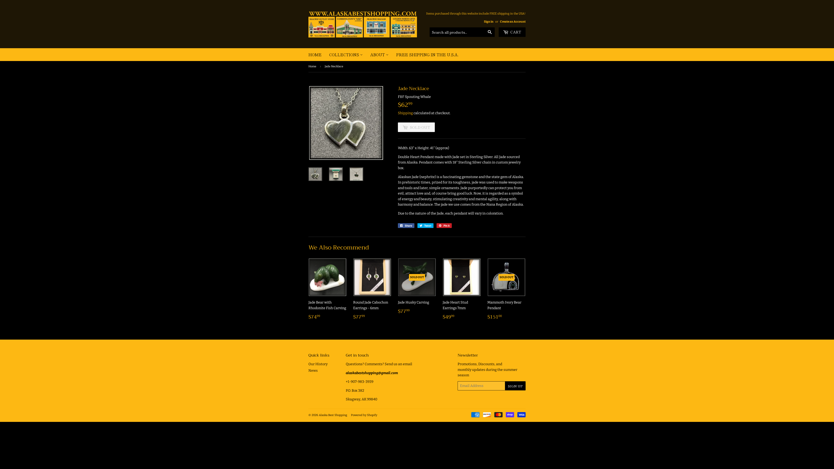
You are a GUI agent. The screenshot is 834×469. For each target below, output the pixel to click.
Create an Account (513, 21)
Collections (344, 54)
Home (315, 54)
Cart (515, 32)
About (378, 54)
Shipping (405, 113)
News (313, 370)
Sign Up (515, 386)
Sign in (488, 21)
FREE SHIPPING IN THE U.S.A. (427, 54)
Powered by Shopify (364, 415)
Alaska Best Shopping (333, 415)
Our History (318, 364)
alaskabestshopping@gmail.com (372, 373)
